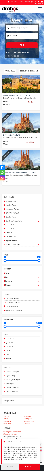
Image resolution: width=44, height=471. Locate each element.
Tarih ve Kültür (12, 372)
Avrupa (7, 273)
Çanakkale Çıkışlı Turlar (13, 221)
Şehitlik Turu (28, 416)
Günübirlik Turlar (13, 302)
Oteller (6, 419)
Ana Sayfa (7, 416)
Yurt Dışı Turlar (12, 298)
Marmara (8, 285)
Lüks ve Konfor (12, 387)
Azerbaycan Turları (12, 209)
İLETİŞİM (27, 1)
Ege (6, 277)
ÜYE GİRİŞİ (13, 1)
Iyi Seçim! (9, 343)
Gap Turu (27, 424)
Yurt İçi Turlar (11, 306)
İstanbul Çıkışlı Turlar (12, 244)
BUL (22, 45)
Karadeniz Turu (29, 421)
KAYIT (21, 1)
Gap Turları (9, 233)
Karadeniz (8, 281)
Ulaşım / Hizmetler (14, 310)
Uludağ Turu (28, 419)
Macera (9, 384)
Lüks (7, 355)
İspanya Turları (11, 240)
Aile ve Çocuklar (12, 380)
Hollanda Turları (11, 237)
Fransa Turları (10, 225)
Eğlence (10, 376)
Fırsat (7, 351)
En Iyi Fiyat (9, 339)
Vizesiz (8, 359)
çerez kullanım (22, 457)
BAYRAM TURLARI (12, 213)
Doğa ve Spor (11, 391)
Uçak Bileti (7, 421)
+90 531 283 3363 (11, 434)
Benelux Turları (10, 217)
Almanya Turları (11, 201)
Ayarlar (10, 466)
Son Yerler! (9, 347)
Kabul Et (30, 466)
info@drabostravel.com (13, 432)
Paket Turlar (7, 424)
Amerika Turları (10, 205)
